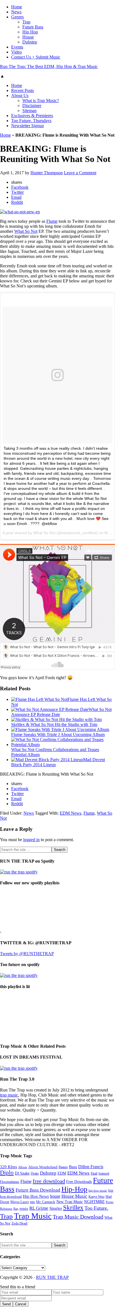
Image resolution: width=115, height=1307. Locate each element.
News (28, 813)
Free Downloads (79, 1181)
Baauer (63, 1167)
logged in (31, 839)
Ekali (94, 1173)
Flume (52, 221)
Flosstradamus (9, 1182)
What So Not (25, 231)
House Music (74, 1196)
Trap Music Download (78, 1217)
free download (49, 1181)
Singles (55, 1208)
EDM (62, 1173)
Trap (6, 1216)
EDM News (70, 813)
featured (104, 1173)
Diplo (7, 1172)
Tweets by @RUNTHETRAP (27, 953)
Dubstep (48, 1173)
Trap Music (33, 1215)
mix (32, 1202)
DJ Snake (22, 1173)
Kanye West (96, 1197)
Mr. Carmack (45, 1202)
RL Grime (38, 1208)
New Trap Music (69, 1202)
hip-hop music (97, 1190)
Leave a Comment (80, 172)
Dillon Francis (90, 1166)
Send (6, 1304)
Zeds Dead (19, 1223)
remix (24, 1209)
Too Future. (96, 1208)
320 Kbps (8, 1166)
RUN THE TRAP (52, 1277)
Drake (35, 1173)
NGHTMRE (94, 1201)
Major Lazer (19, 1202)
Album (22, 1167)
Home (5, 135)
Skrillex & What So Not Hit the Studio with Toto (54, 724)
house (55, 1196)
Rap (15, 1208)
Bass (73, 1166)
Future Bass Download (38, 1190)
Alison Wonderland (43, 1167)
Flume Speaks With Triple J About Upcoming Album (58, 734)
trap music (9, 1095)
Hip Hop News (36, 1196)
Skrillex (73, 1207)
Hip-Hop (74, 1189)
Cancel (20, 1304)
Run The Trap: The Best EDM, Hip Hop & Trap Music (49, 66)
